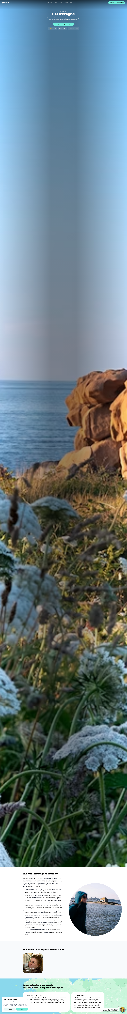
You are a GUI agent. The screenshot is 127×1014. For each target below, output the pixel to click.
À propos (66, 2)
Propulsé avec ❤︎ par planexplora (114, 1012)
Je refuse (9, 1009)
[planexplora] (8, 2)
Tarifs (71, 2)
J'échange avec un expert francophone (63, 24)
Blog (61, 2)
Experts (55, 2)
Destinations (49, 2)
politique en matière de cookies (20, 1005)
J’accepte (22, 1009)
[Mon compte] (106, 2)
